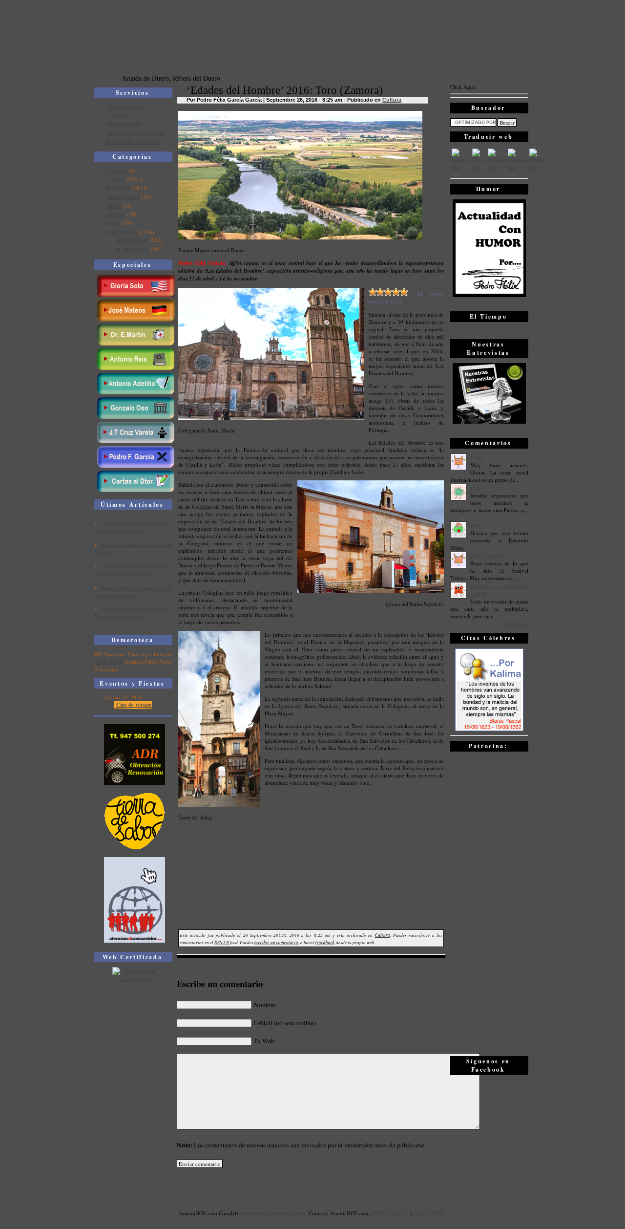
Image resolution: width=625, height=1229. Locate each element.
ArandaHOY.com (349, 1213)
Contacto (117, 115)
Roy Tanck (110, 662)
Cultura (115, 179)
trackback (325, 942)
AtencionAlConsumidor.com (273, 1213)
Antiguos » (515, 624)
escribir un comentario (276, 942)
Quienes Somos (124, 124)
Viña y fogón (121, 232)
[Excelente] (404, 292)
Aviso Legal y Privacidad (136, 133)
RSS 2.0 (221, 942)
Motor (114, 206)
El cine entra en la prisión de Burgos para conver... (131, 613)
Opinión (115, 214)
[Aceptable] (380, 292)
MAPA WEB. (429, 1213)
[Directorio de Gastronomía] (135, 979)
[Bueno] (388, 292)
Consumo (117, 170)
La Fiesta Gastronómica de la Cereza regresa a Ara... (132, 527)
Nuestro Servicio (126, 106)
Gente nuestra (123, 197)
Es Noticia (118, 188)
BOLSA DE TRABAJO (133, 142)
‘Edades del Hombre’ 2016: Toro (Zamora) (285, 90)
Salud (113, 223)
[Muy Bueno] (396, 292)
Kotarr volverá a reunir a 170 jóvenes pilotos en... (133, 592)
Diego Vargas (486, 556)
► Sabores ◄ (132, 249)
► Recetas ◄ (132, 240)
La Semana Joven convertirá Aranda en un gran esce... (132, 570)
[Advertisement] (489, 903)
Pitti (475, 488)
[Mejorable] (372, 292)
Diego (477, 457)
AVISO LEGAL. (391, 1213)
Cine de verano (134, 705)
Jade (475, 525)
